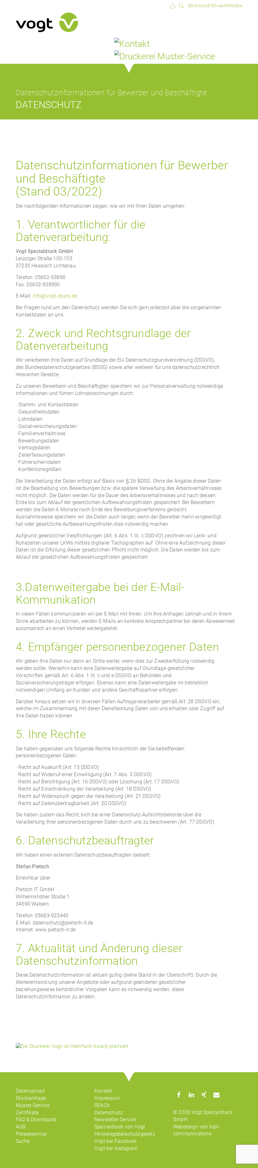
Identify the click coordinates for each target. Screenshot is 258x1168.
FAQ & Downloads (36, 1119)
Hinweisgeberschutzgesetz (124, 1134)
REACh (102, 1105)
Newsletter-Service (115, 1119)
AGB (21, 1127)
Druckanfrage (31, 1098)
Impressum (107, 1098)
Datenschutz (108, 1113)
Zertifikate (27, 1113)
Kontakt (103, 1091)
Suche (23, 1141)
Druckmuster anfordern (215, 6)
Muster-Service (32, 1105)
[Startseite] (172, 5)
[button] (178, 1094)
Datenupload (30, 1091)
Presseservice (31, 1134)
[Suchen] (180, 5)
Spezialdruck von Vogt (119, 1127)
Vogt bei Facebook (115, 1141)
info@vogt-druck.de (55, 296)
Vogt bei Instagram (116, 1148)
